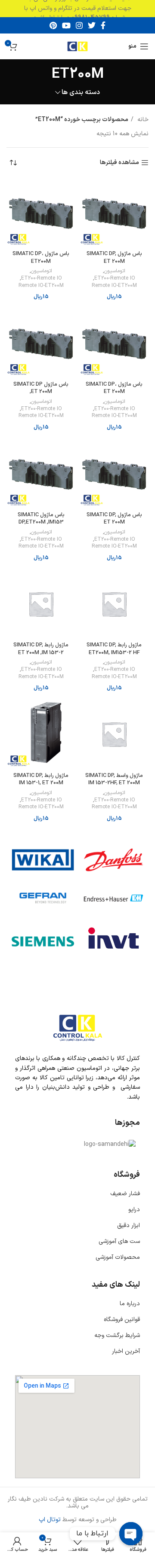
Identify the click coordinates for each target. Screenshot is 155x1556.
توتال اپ (50, 1519)
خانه (142, 119)
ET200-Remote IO (114, 278)
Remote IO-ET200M (114, 285)
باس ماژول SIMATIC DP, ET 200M (114, 257)
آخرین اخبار (126, 1351)
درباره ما (130, 1303)
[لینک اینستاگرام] (79, 25)
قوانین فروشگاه (122, 1319)
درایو (134, 1209)
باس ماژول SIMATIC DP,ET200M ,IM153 (41, 519)
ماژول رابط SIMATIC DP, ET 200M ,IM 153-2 (40, 649)
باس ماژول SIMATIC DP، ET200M (40, 257)
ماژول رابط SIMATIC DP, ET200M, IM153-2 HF (114, 649)
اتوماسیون (114, 271)
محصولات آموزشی (118, 1257)
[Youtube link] (66, 25)
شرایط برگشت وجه (117, 1335)
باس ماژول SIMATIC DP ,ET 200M (40, 388)
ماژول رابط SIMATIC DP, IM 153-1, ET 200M (40, 779)
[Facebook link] (103, 25)
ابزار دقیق (128, 1225)
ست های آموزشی (119, 1241)
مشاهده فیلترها (119, 163)
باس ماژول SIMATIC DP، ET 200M (114, 388)
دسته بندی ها (81, 92)
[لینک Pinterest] (53, 25)
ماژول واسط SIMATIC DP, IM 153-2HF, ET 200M (114, 779)
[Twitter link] (91, 25)
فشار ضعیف (125, 1193)
